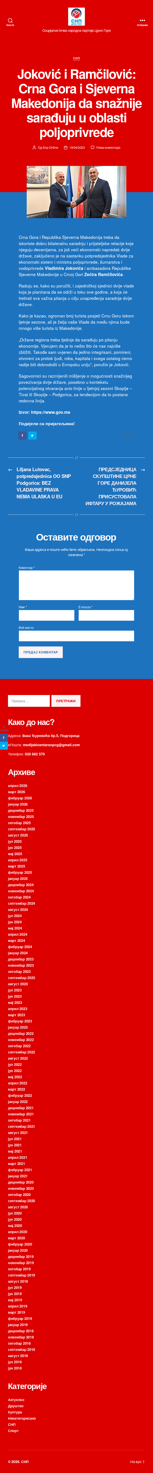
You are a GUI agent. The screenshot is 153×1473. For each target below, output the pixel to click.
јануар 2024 (18, 952)
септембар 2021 (21, 1126)
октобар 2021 (19, 1120)
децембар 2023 (21, 959)
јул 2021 (15, 1138)
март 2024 (16, 940)
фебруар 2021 (20, 1169)
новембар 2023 (21, 965)
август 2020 (18, 1207)
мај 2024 (15, 928)
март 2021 (16, 1163)
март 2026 (16, 791)
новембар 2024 (21, 891)
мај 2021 (15, 1151)
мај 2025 (15, 853)
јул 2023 (15, 990)
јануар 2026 (18, 804)
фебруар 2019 (20, 1318)
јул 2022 (15, 1064)
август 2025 (18, 835)
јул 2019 (15, 1287)
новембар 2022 (21, 1039)
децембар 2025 (21, 810)
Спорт (13, 1430)
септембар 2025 (21, 829)
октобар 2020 (19, 1194)
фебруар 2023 (20, 1021)
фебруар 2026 (20, 798)
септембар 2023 (21, 977)
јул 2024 (15, 915)
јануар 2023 (18, 1027)
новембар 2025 (21, 816)
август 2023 (18, 983)
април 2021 (17, 1157)
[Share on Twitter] (33, 436)
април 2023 (17, 1008)
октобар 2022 (19, 1045)
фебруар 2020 (20, 1244)
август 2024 (18, 909)
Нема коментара (108, 147)
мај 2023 (15, 1002)
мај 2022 (15, 1076)
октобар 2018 (19, 1343)
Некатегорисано (22, 1418)
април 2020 (17, 1231)
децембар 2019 (21, 1256)
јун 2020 (15, 1219)
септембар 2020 (21, 1200)
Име (23, 607)
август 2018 (18, 1355)
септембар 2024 (21, 903)
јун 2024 (15, 921)
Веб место (26, 627)
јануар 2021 (18, 1176)
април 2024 (17, 934)
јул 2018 (15, 1361)
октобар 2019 (19, 1269)
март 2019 (16, 1312)
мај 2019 (15, 1299)
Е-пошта (85, 607)
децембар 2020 (21, 1182)
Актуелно (16, 1399)
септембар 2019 (21, 1275)
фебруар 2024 (20, 946)
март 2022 (16, 1089)
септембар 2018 (21, 1349)
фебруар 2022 (20, 1095)
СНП (76, 58)
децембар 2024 (21, 884)
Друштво (16, 1405)
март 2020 (16, 1238)
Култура (15, 1412)
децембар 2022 (21, 1033)
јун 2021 (15, 1145)
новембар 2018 (21, 1337)
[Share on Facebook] (23, 436)
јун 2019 (15, 1293)
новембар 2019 (21, 1262)
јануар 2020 (18, 1250)
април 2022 (17, 1083)
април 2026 (17, 785)
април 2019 (17, 1306)
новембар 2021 (21, 1114)
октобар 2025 (19, 822)
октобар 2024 (19, 897)
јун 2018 (15, 1368)
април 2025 (17, 860)
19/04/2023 (77, 147)
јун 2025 (15, 847)
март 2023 (16, 1014)
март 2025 (16, 866)
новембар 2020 (21, 1188)
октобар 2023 (19, 971)
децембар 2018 (21, 1330)
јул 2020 (15, 1213)
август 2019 (18, 1281)
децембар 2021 (21, 1107)
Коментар (26, 567)
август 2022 (18, 1058)
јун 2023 (15, 996)
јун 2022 (15, 1070)
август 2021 (18, 1132)
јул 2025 (15, 841)
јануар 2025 (18, 878)
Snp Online (50, 147)
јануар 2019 (18, 1324)
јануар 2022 (18, 1101)
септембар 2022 (21, 1052)
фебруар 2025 (20, 872)
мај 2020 (15, 1225)
